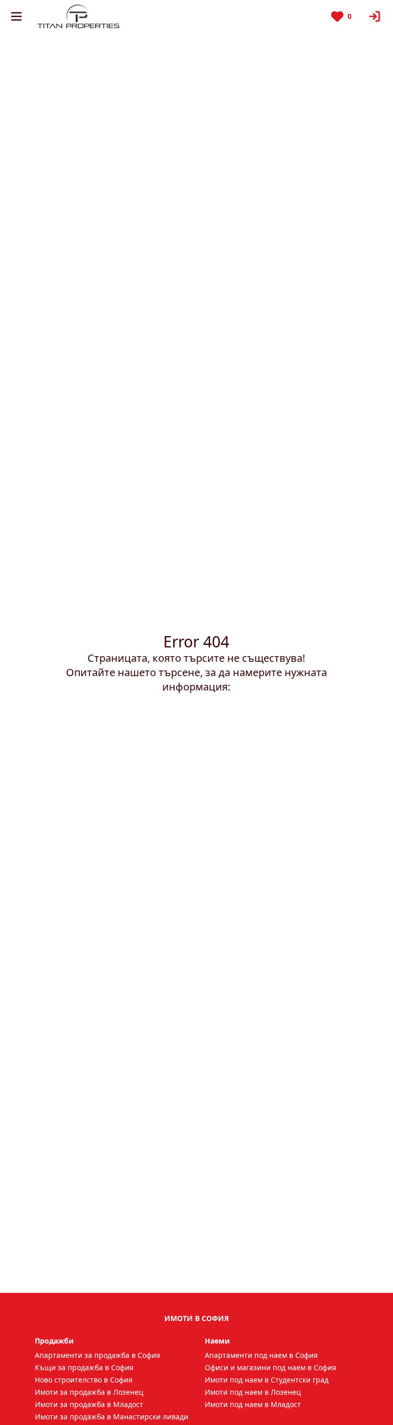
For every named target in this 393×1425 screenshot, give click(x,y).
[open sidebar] (16, 16)
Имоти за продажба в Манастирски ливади (111, 1416)
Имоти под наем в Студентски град (267, 1380)
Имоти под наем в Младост (253, 1404)
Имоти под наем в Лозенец (253, 1392)
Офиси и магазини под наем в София (270, 1367)
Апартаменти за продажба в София (97, 1355)
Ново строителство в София (84, 1380)
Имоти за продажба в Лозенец (89, 1392)
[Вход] (374, 16)
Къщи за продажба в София (84, 1367)
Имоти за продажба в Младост (89, 1404)
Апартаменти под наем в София (261, 1355)
